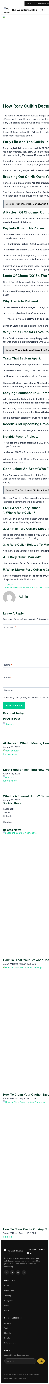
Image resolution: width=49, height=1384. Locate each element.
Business (7, 1323)
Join (41, 1361)
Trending (7, 1296)
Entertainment (9, 1343)
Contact (7, 1310)
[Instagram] (18, 1272)
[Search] (42, 10)
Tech (6, 1328)
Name (8, 665)
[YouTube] (24, 1272)
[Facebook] (6, 1272)
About (6, 1305)
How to (7, 1338)
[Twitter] (12, 1272)
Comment (10, 627)
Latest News (9, 1291)
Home (6, 1286)
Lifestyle (7, 1333)
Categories (8, 1301)
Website (8, 690)
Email (8, 677)
